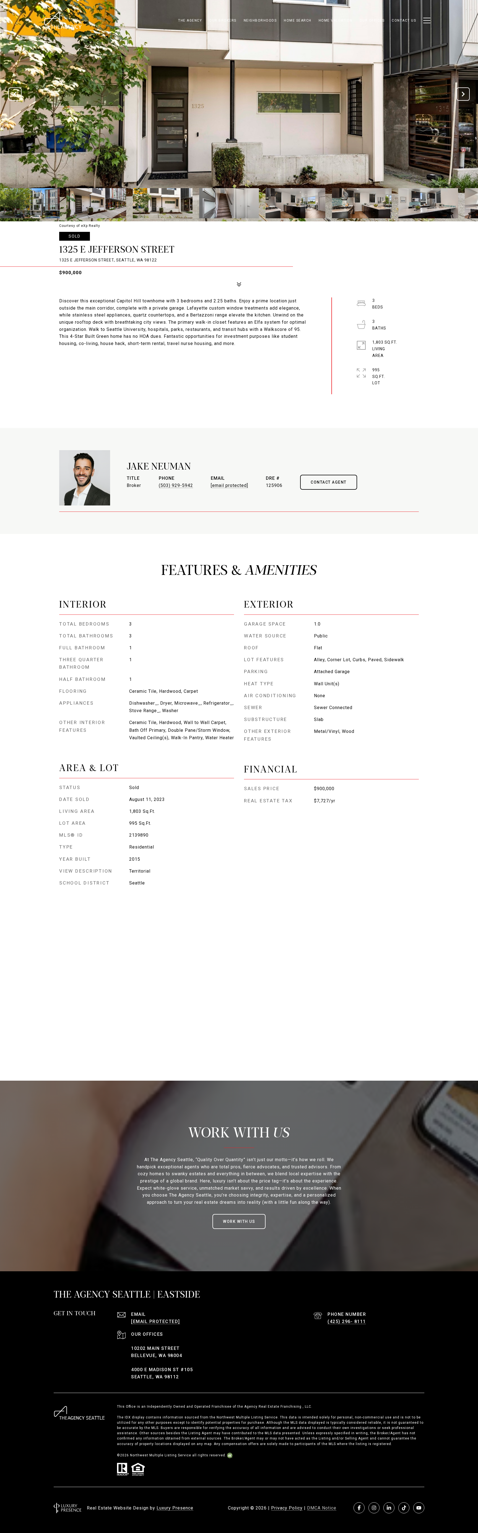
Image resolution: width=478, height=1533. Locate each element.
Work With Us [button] (239, 1221)
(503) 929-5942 (176, 485)
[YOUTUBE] (418, 1507)
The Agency (190, 20)
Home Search (297, 20)
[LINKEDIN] (388, 1507)
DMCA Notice (321, 1508)
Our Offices (372, 20)
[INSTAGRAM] (374, 1507)
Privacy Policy (287, 1508)
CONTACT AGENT (329, 482)
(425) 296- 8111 (347, 1321)
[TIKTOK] (403, 1507)
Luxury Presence (175, 1508)
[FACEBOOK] (359, 1507)
